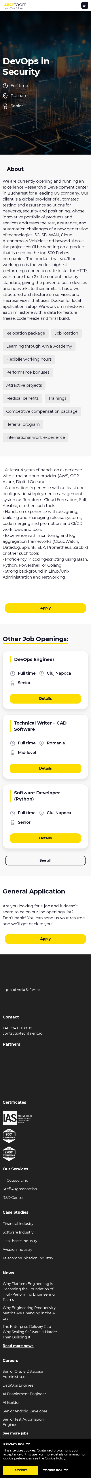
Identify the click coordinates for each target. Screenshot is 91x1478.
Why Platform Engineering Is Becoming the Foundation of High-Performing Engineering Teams (29, 1292)
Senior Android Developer (25, 1411)
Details (45, 698)
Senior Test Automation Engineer (23, 1422)
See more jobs (15, 1433)
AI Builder (11, 1402)
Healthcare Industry (20, 1241)
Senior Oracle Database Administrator (23, 1374)
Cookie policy (55, 1470)
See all (45, 860)
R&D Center (13, 1198)
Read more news (18, 1346)
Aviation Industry (17, 1249)
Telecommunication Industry (28, 1258)
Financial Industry (18, 1224)
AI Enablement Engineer (24, 1394)
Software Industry (18, 1232)
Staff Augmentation (20, 1189)
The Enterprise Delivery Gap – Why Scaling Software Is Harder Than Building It (30, 1332)
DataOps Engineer (19, 1385)
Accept (20, 1470)
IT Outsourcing (15, 1180)
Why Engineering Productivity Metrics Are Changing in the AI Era (29, 1313)
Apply (45, 608)
